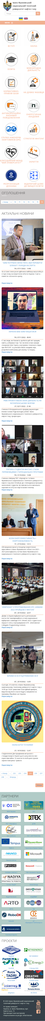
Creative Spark (33, 980)
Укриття (33, 161)
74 (33, 202)
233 (20, 773)
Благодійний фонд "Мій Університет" (11, 161)
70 (15, 202)
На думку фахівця (33, 92)
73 (29, 202)
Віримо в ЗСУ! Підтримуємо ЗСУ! (22, 676)
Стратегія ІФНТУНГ (34, 138)
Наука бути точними (22, 745)
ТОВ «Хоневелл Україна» (34, 872)
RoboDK (11, 921)
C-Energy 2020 (33, 968)
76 (42, 202)
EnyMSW (11, 956)
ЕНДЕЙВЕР (33, 897)
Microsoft (34, 860)
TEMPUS (11, 848)
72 (24, 202)
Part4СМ (11, 968)
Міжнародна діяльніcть (34, 69)
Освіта (11, 69)
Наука (33, 46)
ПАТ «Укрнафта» (11, 824)
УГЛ (34, 811)
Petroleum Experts (11, 935)
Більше (39, 785)
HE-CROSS (34, 993)
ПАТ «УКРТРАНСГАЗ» (34, 836)
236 (36, 773)
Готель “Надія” (11, 885)
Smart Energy (34, 885)
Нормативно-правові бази (11, 92)
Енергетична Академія (33, 115)
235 (31, 773)
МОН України (11, 811)
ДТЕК (33, 824)
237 (41, 773)
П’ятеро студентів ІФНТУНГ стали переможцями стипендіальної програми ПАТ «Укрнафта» (22, 472)
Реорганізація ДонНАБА (11, 185)
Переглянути (7, 283)
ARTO (11, 909)
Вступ (11, 46)
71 (20, 202)
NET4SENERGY (33, 956)
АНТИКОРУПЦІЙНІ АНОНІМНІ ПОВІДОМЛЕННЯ (11, 115)
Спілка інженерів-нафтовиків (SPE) (11, 138)
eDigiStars (11, 993)
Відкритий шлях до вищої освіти (33, 185)
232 (15, 773)
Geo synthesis (11, 836)
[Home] (7, 6)
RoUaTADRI (11, 980)
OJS (34, 909)
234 (25, 773)
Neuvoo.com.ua (11, 860)
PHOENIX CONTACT (11, 872)
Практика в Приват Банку (34, 848)
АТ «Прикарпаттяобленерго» (33, 922)
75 (38, 202)
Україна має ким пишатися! (22, 331)
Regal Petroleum (11, 897)
